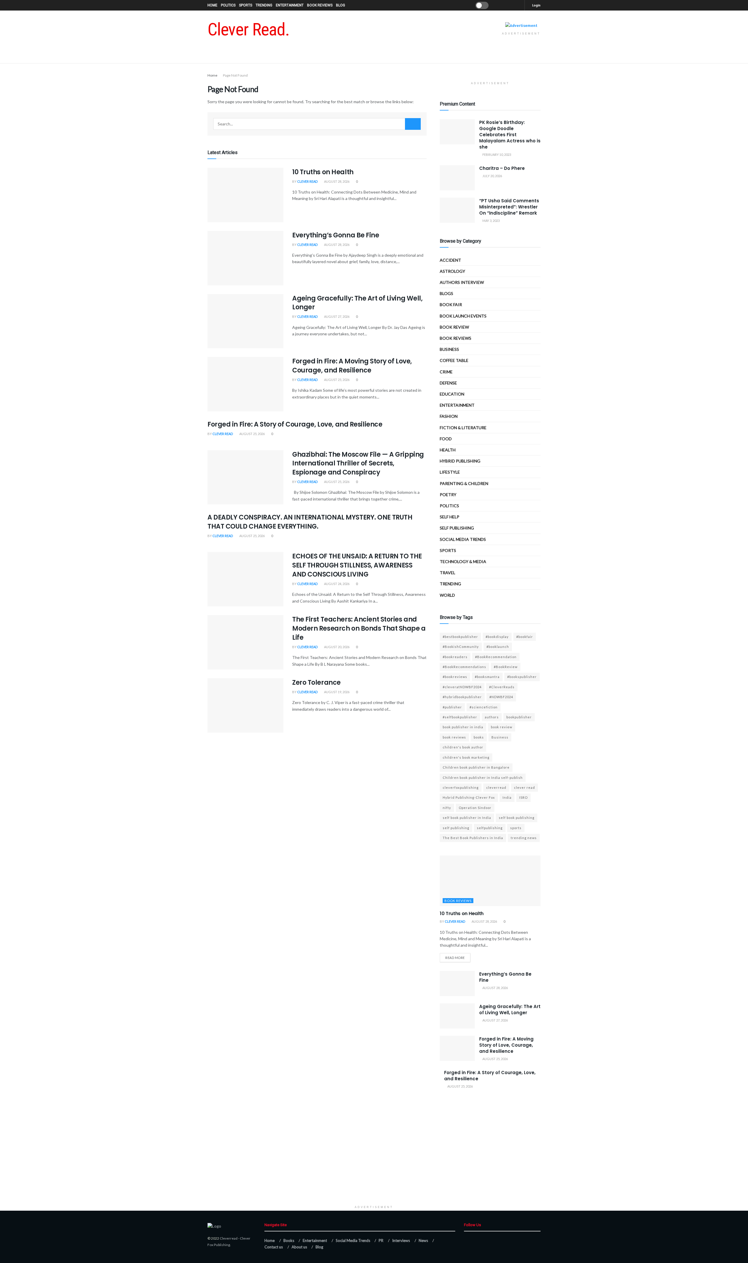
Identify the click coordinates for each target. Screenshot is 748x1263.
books (479, 737)
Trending (264, 5)
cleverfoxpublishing (461, 787)
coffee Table (454, 360)
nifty (447, 808)
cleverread (496, 787)
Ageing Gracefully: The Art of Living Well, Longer (357, 303)
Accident (450, 260)
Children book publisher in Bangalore (476, 767)
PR (381, 1240)
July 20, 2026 (492, 176)
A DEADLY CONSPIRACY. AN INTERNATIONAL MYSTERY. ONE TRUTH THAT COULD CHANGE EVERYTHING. (309, 522)
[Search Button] (413, 124)
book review (501, 727)
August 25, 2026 (336, 380)
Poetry (448, 494)
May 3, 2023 (491, 220)
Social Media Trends (353, 1240)
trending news (524, 838)
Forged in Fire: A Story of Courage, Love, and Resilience (294, 424)
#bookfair (524, 637)
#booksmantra (487, 677)
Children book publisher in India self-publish (483, 777)
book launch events (463, 315)
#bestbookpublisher (460, 637)
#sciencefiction (484, 707)
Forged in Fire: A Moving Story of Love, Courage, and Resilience (352, 366)
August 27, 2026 (336, 316)
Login (536, 5)
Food (446, 438)
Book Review (454, 327)
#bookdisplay (497, 637)
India (507, 797)
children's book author (463, 747)
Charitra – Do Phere (502, 168)
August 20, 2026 (336, 647)
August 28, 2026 (336, 181)
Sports (245, 5)
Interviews (401, 1240)
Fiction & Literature (463, 427)
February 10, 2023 (496, 154)
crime (446, 371)
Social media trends (463, 539)
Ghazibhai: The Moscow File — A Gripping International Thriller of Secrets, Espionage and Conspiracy (358, 463)
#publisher (452, 707)
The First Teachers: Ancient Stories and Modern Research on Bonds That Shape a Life (359, 628)
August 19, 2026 (336, 692)
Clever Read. (248, 29)
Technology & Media (463, 561)
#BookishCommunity (461, 646)
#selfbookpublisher (460, 717)
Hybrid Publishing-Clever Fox (469, 797)
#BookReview (505, 667)
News (423, 1240)
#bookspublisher (522, 677)
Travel (447, 572)
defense (448, 382)
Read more (455, 958)
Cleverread (229, 1238)
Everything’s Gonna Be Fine (335, 235)
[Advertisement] (374, 1161)
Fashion (449, 416)
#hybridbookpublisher (462, 697)
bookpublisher (519, 717)
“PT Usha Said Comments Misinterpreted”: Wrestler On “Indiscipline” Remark (509, 207)
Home (212, 5)
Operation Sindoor (475, 808)
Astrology (452, 271)
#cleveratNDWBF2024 (462, 687)
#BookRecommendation (496, 657)
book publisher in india (463, 727)
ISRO (523, 797)
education (452, 393)
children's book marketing (466, 757)
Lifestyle (450, 472)
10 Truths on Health (323, 172)
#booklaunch (497, 646)
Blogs (446, 293)
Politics (228, 5)
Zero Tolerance (316, 682)
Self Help (449, 516)
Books (288, 1240)
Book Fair (451, 304)
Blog (340, 5)
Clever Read (307, 181)
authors (492, 717)
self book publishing (516, 817)
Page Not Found (235, 75)
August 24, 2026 (336, 584)
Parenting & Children (464, 483)
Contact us (273, 1247)
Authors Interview (462, 282)
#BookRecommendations (464, 667)
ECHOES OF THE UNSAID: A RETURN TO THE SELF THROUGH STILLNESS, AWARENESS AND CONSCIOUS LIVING (357, 565)
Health (448, 449)
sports (516, 828)
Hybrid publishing (460, 460)
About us (299, 1247)
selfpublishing (490, 828)
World (447, 595)
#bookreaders (455, 657)
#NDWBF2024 (501, 697)
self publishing (457, 527)
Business (449, 349)
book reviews (454, 737)
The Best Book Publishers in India (473, 838)
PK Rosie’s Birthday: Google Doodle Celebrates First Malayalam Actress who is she (510, 134)
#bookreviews (455, 677)
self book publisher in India (467, 817)
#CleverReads (502, 687)
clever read (524, 787)
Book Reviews (320, 5)
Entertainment (290, 5)
